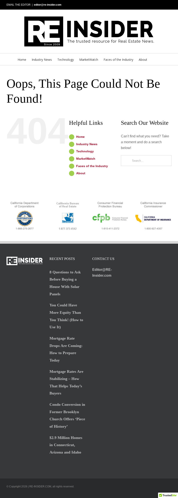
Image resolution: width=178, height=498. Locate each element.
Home (80, 136)
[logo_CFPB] (110, 202)
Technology (85, 151)
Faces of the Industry (92, 166)
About (80, 173)
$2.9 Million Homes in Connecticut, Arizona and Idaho (65, 445)
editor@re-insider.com (47, 4)
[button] (154, 59)
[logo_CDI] (153, 202)
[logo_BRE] (67, 202)
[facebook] (156, 493)
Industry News (86, 144)
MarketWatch (85, 158)
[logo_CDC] (25, 202)
